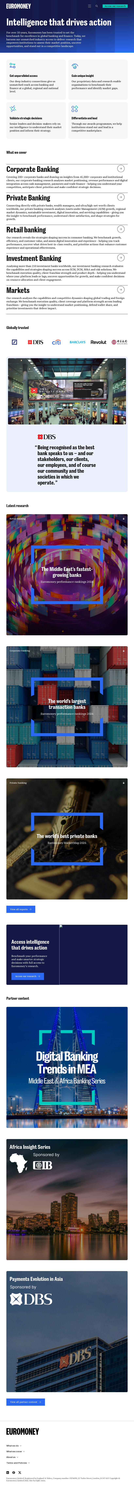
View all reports (19, 909)
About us (11, 1457)
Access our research (115, 6)
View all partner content (23, 1401)
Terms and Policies (16, 1463)
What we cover (14, 1451)
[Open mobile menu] (89, 6)
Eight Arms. (41, 1480)
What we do (12, 1446)
